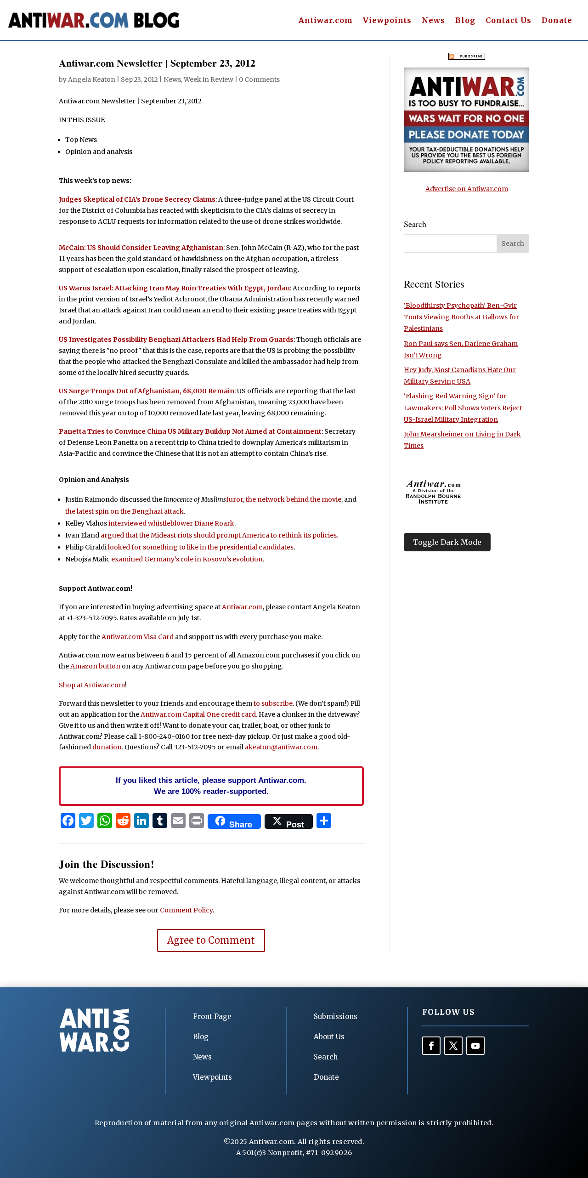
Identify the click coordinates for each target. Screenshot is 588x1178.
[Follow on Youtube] (475, 1045)
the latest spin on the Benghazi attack (124, 511)
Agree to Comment (211, 940)
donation (107, 747)
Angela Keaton (91, 79)
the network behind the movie (293, 499)
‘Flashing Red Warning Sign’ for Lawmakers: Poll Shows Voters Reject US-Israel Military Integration (463, 407)
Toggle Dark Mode (447, 542)
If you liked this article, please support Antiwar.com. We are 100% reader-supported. (211, 786)
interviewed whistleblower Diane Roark (171, 523)
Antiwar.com (326, 21)
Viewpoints (387, 21)
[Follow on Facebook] (431, 1045)
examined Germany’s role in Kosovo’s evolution (187, 559)
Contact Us (508, 21)
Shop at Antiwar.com (92, 685)
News (433, 21)
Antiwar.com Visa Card (138, 637)
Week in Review (208, 79)
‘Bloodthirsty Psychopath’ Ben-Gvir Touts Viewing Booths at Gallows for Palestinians (461, 317)
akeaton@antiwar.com (281, 747)
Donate (557, 21)
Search (326, 1057)
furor (234, 499)
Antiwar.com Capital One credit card (198, 714)
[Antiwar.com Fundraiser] (466, 169)
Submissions (335, 1016)
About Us (329, 1036)
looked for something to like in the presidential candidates (201, 547)
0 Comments (259, 79)
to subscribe (273, 703)
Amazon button (95, 666)
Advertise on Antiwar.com (466, 189)
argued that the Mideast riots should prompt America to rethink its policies (219, 535)
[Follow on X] (453, 1045)
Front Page (212, 1016)
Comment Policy (186, 910)
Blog (465, 21)
